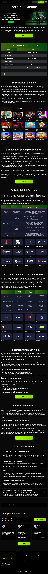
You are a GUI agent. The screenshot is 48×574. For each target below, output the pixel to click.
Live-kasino (17, 108)
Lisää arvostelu (40, 519)
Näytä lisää (24, 543)
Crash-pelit (29, 108)
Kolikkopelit (40, 108)
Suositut (5, 108)
